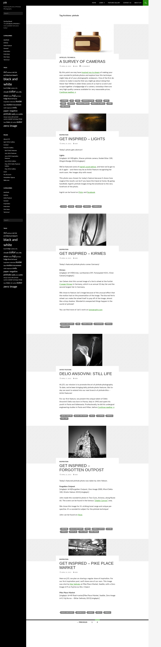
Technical (71, 57)
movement (17, 105)
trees (8, 122)
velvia (14, 122)
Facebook (91, 192)
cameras (64, 100)
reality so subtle (98, 103)
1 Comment (85, 66)
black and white (67, 324)
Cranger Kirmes (65, 284)
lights (79, 206)
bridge (8, 88)
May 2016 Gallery (10, 169)
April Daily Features (11, 150)
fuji (14, 96)
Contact (6, 145)
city (16, 88)
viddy (110, 103)
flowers (100, 415)
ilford (109, 529)
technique (16, 119)
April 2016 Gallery (9, 142)
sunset (10, 119)
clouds (6, 92)
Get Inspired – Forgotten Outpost (81, 467)
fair (78, 324)
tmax (20, 119)
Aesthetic (6, 40)
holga (99, 100)
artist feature (66, 415)
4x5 (5, 72)
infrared (14, 99)
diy (72, 100)
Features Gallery (114, 2)
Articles (62, 57)
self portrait (14, 117)
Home (94, 2)
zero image (65, 106)
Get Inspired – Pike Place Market (86, 565)
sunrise (6, 119)
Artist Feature (65, 370)
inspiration (81, 612)
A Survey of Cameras (82, 61)
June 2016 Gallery (10, 161)
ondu (63, 103)
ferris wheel (87, 324)
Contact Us (127, 2)
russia (9, 117)
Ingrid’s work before (88, 167)
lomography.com (95, 310)
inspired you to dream (91, 72)
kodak (19, 101)
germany (18, 96)
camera (13, 88)
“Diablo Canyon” (101, 501)
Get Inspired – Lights (82, 139)
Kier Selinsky (75, 584)
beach (15, 75)
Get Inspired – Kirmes (82, 253)
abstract (9, 72)
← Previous (82, 622)
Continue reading (67, 92)
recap (5, 117)
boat (5, 88)
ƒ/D (5, 3)
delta (88, 529)
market (90, 612)
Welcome (6, 180)
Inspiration (63, 135)
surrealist (97, 206)
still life (64, 418)
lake (5, 105)
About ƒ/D (137, 2)
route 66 (73, 531)
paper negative (11, 111)
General (6, 48)
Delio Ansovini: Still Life (85, 374)
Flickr (80, 192)
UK (11, 122)
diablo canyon (98, 529)
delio (92, 415)
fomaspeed (99, 324)
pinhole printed (83, 103)
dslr (77, 100)
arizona (64, 529)
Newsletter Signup (9, 177)
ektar (71, 206)
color (63, 206)
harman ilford (88, 100)
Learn (101, 2)
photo (99, 612)
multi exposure (8, 108)
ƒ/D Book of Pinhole (12, 23)
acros (14, 72)
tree (5, 122)
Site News (7, 57)
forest (10, 96)
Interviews (7, 54)
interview (13, 101)
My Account (7, 174)
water (19, 122)
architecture (8, 75)
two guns (83, 531)
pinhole (71, 103)
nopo (107, 100)
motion (9, 105)
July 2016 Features (10, 153)
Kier (76, 66)
